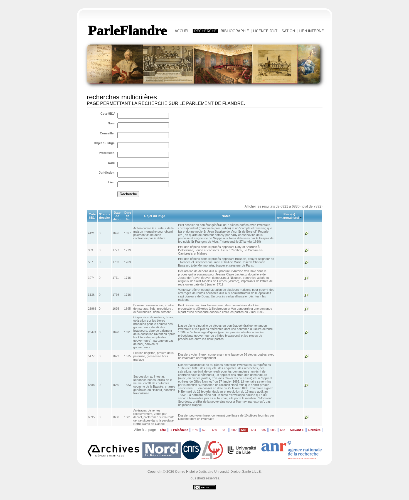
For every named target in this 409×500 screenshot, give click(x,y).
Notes (226, 216)
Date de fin (127, 216)
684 (253, 430)
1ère (163, 430)
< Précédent (179, 430)
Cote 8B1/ (107, 113)
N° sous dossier (104, 216)
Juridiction (107, 172)
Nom (111, 123)
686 (272, 430)
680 (214, 430)
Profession (107, 152)
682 (233, 430)
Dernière (314, 430)
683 (243, 430)
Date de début (117, 216)
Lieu (111, 182)
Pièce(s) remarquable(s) (288, 216)
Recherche (205, 31)
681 (224, 430)
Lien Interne (311, 31)
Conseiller (107, 133)
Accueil (182, 31)
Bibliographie (235, 31)
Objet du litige (104, 143)
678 (195, 430)
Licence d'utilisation (274, 31)
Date (111, 162)
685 (263, 430)
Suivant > (297, 430)
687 (282, 430)
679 (204, 430)
